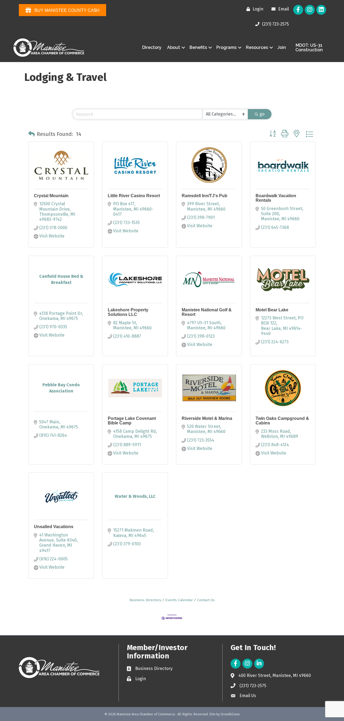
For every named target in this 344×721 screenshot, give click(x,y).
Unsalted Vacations (53, 526)
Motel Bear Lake (272, 310)
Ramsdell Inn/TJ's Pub (204, 195)
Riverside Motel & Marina (207, 418)
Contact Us (206, 600)
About (173, 47)
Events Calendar (179, 600)
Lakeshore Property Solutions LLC (128, 312)
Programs (226, 47)
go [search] (262, 114)
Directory (152, 47)
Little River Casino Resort (134, 195)
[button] (31, 134)
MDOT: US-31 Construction (309, 48)
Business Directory (145, 600)
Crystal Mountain (51, 195)
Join (281, 47)
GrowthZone (230, 714)
